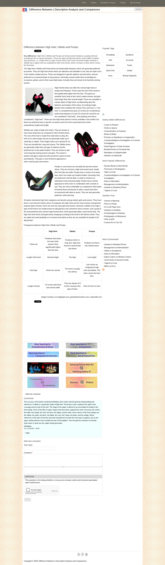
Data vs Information (112, 181)
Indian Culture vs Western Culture (117, 257)
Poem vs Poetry (110, 204)
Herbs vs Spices (110, 128)
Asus (110, 76)
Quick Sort (110, 70)
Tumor (129, 65)
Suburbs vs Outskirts (112, 210)
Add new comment (32, 394)
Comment (28, 453)
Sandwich (130, 55)
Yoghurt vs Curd (110, 190)
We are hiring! (135, 3)
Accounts (129, 60)
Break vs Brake (110, 134)
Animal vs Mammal (111, 201)
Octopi (129, 70)
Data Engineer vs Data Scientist (117, 146)
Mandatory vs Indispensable (115, 153)
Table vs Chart (110, 172)
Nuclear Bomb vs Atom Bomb (116, 166)
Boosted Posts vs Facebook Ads (117, 149)
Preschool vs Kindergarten (114, 169)
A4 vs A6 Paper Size (112, 207)
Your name (28, 445)
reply (28, 433)
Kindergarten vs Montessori (115, 216)
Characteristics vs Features (115, 131)
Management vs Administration (116, 184)
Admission (110, 65)
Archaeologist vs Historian (114, 213)
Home (84, 3)
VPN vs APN (109, 219)
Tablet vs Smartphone (112, 251)
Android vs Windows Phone (115, 187)
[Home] (24, 10)
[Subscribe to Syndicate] (103, 270)
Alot (110, 60)
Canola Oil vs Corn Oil (113, 222)
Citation (93, 3)
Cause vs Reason (111, 125)
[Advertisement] (82, 28)
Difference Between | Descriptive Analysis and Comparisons (64, 9)
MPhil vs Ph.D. (110, 266)
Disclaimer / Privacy (108, 3)
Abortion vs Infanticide (113, 156)
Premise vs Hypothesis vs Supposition (119, 137)
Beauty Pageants (129, 76)
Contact (123, 3)
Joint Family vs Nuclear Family (116, 260)
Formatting (110, 55)
